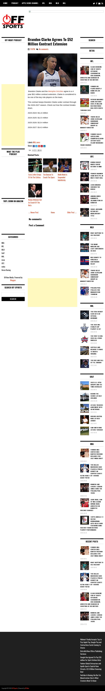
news (38, 142)
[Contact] (99, 3)
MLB (57, 3)
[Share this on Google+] (39, 146)
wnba (3, 266)
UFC (3, 263)
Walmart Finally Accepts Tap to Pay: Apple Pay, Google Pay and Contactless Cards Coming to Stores (91, 643)
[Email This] (33, 150)
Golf (3, 253)
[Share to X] (37, 150)
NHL (64, 3)
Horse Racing (6, 270)
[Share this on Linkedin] (44, 146)
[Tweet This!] (36, 146)
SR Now (27, 688)
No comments (43, 49)
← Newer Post (33, 212)
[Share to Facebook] (39, 150)
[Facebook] (96, 3)
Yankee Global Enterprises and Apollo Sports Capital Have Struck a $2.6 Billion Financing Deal (90, 667)
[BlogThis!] (35, 150)
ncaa (3, 260)
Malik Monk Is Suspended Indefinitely (62, 177)
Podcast (14, 3)
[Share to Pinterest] (41, 150)
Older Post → (72, 212)
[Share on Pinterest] (42, 146)
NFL (43, 3)
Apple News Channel (30, 3)
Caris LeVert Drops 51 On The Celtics (34, 176)
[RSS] (102, 3)
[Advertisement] (52, 292)
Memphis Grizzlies (55, 91)
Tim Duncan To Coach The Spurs (49, 176)
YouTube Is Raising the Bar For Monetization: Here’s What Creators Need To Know (90, 678)
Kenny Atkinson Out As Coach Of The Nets (35, 202)
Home (5, 3)
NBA (50, 3)
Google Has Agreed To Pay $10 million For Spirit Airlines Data (90, 658)
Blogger (13, 280)
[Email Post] (29, 150)
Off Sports (15, 688)
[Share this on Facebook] (34, 146)
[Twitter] (94, 3)
